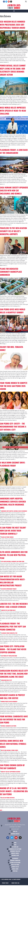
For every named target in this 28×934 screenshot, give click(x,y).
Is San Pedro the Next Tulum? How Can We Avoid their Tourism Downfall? (13, 530)
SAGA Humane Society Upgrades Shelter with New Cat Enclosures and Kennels (14, 190)
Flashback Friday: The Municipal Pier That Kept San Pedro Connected (13, 626)
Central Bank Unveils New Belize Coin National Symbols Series (13, 743)
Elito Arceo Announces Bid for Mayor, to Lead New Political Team (13, 555)
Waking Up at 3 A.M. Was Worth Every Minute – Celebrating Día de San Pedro (14, 791)
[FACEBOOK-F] (4, 2)
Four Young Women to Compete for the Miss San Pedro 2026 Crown (13, 385)
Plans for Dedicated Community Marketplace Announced (11, 271)
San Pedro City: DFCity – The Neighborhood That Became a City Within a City (13, 426)
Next (1, 810)
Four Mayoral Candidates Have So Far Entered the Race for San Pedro (14, 719)
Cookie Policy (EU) (15, 883)
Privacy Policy (5, 883)
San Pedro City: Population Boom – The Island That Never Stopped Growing (13, 649)
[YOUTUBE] (9, 2)
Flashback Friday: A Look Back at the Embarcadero (14, 151)
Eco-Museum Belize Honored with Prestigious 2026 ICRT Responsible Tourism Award (12, 24)
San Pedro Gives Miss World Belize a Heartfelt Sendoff (12, 311)
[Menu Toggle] (14, 11)
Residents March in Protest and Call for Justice (12, 697)
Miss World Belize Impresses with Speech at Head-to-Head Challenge (13, 110)
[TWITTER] (6, 2)
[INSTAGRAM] (11, 2)
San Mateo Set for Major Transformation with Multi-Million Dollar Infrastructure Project (12, 581)
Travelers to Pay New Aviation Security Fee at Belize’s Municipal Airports (13, 231)
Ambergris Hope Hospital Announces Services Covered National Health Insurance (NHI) (13, 503)
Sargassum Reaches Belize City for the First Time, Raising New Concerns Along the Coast (14, 673)
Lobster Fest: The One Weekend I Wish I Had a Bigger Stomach (14, 605)
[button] (26, 1)
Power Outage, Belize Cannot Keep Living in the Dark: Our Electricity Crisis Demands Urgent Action (13, 70)
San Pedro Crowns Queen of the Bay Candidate (12, 767)
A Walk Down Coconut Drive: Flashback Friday (12, 464)
